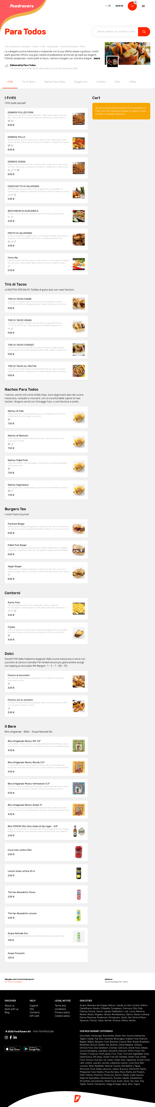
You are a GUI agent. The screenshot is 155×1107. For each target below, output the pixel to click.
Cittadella (105, 1008)
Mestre (83, 1014)
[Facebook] (11, 1037)
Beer (129, 1042)
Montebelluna (118, 1014)
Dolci (117, 81)
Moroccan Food (87, 1069)
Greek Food (133, 1057)
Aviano (83, 1005)
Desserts (113, 1051)
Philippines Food (88, 1072)
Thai (142, 1081)
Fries (119, 1054)
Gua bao (98, 1060)
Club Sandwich (101, 1048)
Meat (91, 1066)
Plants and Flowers (135, 1072)
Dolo (135, 1008)
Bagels (83, 1042)
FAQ (32, 1009)
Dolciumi (123, 1051)
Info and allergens (15, 982)
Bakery (90, 1042)
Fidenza (83, 1011)
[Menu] (143, 6)
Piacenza (91, 1017)
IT (110, 6)
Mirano (90, 1014)
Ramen (118, 1075)
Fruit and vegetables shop (136, 1054)
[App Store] (13, 1048)
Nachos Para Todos (55, 81)
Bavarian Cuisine (118, 1042)
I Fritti (10, 81)
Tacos (126, 1081)
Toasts (90, 1084)
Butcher (114, 1045)
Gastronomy (86, 1057)
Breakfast (144, 1042)
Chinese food (86, 1048)
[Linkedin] (15, 1037)
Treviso (93, 1020)
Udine (100, 1020)
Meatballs (99, 1066)
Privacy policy (62, 1012)
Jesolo (99, 1011)
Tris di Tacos (28, 81)
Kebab (90, 1039)
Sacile (124, 1017)
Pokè (82, 1075)
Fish (143, 1051)
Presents (98, 1075)
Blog (7, 1012)
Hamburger (96, 1036)
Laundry (97, 1063)
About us (9, 1005)
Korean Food (143, 1060)
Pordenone (102, 1017)
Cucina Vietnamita (136, 1036)
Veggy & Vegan (114, 1084)
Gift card (34, 1015)
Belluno (111, 1005)
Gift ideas (97, 1057)
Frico (113, 1054)
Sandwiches (136, 1078)
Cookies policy (62, 1015)
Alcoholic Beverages (114, 1039)
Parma (83, 1017)
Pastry (143, 1069)
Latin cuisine (86, 1063)
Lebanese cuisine (118, 1063)
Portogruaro (114, 1017)
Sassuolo (84, 1020)
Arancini (143, 1039)
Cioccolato (85, 1036)
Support (34, 1005)
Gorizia (91, 1011)
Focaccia (93, 1054)
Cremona (127, 1008)
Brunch (93, 1045)
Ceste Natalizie (126, 1045)
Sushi (119, 1081)
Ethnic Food (134, 1051)
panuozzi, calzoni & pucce (115, 1069)
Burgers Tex (81, 81)
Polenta (89, 1075)
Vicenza (116, 1020)
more (97, 58)
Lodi (126, 1011)
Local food (134, 1063)
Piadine (100, 1072)
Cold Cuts (122, 1048)
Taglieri (83, 1039)
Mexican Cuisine (112, 1066)
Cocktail (113, 1048)
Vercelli (107, 1020)
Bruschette (108, 1036)
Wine (124, 1084)
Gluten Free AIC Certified (115, 1057)
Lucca (132, 1011)
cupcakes (103, 1051)
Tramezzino (100, 1084)
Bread (136, 1042)
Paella (99, 1069)
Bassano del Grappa (97, 1005)
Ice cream (108, 1060)
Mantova (140, 1011)
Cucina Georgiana (88, 1051)
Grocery (89, 1060)
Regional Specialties (89, 1078)
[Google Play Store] (32, 1048)
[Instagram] (6, 1037)
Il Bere (133, 81)
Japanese (131, 1060)
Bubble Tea (103, 1045)
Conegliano (116, 1008)
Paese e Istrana (141, 1014)
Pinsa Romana (112, 1072)
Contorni (101, 81)
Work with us (11, 1009)
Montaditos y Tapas (131, 1066)
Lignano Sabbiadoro (113, 1011)
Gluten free (120, 1036)
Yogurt (137, 1084)
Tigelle (83, 1084)
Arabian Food (131, 1039)
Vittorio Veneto (128, 1020)
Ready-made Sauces (133, 1075)
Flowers (83, 1054)
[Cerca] (144, 31)
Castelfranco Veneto (90, 1008)
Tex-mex (134, 1081)
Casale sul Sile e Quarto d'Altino (132, 1005)
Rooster (117, 1078)
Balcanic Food (102, 1042)
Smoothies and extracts (91, 1081)
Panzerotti (134, 1069)
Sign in (119, 6)
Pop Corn (99, 1039)
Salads (125, 1078)
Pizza (122, 1072)
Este (140, 1008)
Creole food (134, 1048)
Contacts (35, 1012)
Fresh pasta (104, 1054)
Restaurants (107, 1078)
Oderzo (129, 1014)
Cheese (138, 1045)
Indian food (119, 1060)
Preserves (109, 1075)
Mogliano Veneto (103, 1014)
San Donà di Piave (137, 1017)
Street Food (110, 1081)
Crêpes (144, 1048)
